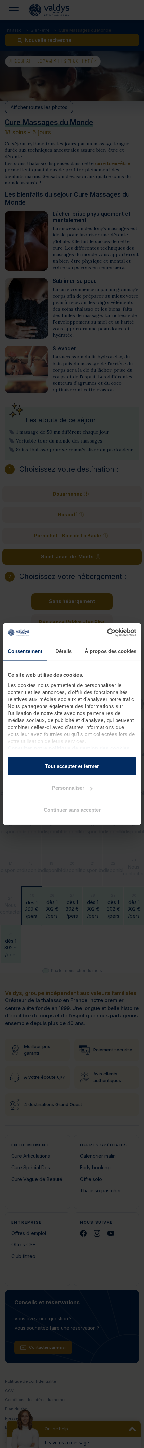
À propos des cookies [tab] (110, 651)
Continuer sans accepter (72, 809)
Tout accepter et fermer (72, 766)
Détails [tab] (63, 651)
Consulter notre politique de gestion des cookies (68, 748)
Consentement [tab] (25, 651)
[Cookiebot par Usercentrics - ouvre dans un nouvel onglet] (107, 632)
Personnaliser (68, 788)
